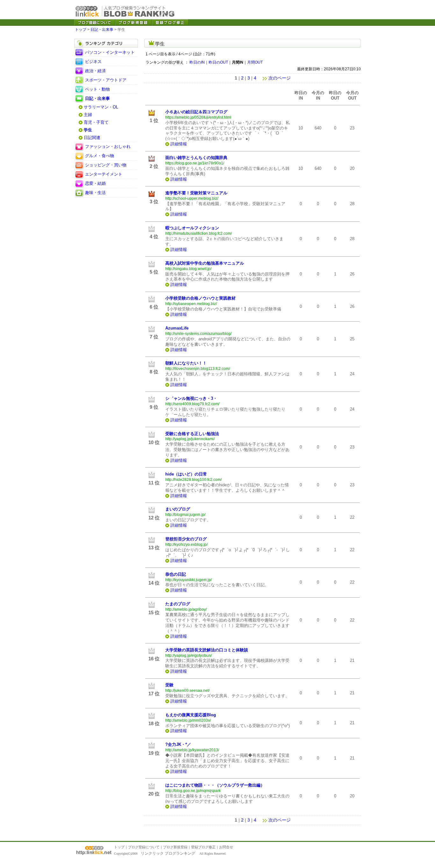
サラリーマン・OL (101, 107)
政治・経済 (95, 70)
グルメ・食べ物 (99, 155)
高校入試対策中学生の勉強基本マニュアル (204, 263)
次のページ (279, 77)
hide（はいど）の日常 (186, 474)
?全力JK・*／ (178, 744)
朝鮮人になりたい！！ (186, 363)
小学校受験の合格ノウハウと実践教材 (200, 298)
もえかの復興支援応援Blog (190, 714)
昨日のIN (197, 62)
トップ (80, 29)
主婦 (88, 114)
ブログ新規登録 (175, 847)
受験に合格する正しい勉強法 (192, 433)
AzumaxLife (177, 328)
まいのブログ (177, 509)
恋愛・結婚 (95, 183)
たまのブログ (177, 603)
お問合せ (226, 847)
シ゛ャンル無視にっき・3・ (191, 398)
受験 (169, 685)
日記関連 (92, 137)
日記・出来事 (101, 29)
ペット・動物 (97, 89)
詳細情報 (178, 144)
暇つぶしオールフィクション (192, 228)
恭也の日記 (175, 574)
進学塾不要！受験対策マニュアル (196, 193)
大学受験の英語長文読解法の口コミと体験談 (206, 650)
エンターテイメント (103, 174)
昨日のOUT (218, 62)
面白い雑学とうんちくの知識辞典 (196, 157)
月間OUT (255, 62)
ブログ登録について (144, 847)
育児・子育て (96, 122)
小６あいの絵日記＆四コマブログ (196, 111)
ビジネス (93, 61)
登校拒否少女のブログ (186, 539)
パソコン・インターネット (110, 52)
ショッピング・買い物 (105, 165)
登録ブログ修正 (203, 847)
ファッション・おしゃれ (108, 146)
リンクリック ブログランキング (168, 853)
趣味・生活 (95, 192)
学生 (88, 130)
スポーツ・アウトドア (105, 80)
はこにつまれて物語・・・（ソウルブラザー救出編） (215, 785)
